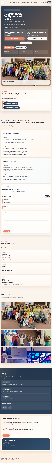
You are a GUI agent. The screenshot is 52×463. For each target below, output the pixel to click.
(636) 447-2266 (6, 208)
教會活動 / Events (6, 389)
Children (4, 407)
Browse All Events (26, 42)
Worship (35, 2)
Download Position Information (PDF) (11, 107)
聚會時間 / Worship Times (21, 47)
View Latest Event (14, 38)
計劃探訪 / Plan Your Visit (9, 47)
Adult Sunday (24, 2)
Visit (49, 2)
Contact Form (6, 435)
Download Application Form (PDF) (10, 103)
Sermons (40, 2)
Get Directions (14, 435)
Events (19, 2)
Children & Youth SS (30, 2)
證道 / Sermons (5, 382)
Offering (15, 2)
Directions (47, 196)
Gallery (45, 2)
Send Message (6, 231)
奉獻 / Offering (5, 396)
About (10, 2)
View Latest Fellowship (37, 38)
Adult (9, 407)
